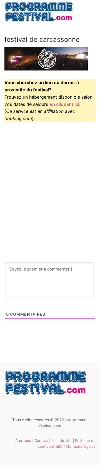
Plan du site (61, 440)
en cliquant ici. (65, 104)
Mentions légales (81, 446)
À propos (23, 440)
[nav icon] (92, 12)
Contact (41, 440)
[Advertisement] (50, 179)
